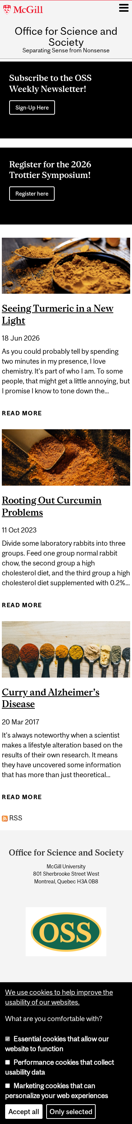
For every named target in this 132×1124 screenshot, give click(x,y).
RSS (15, 818)
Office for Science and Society (66, 37)
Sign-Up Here (32, 107)
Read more (22, 415)
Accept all (23, 1112)
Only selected (71, 1112)
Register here (31, 193)
